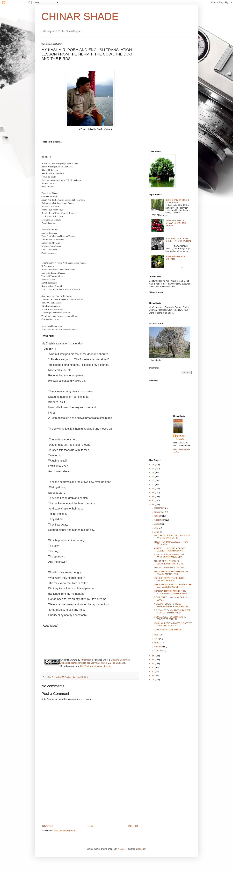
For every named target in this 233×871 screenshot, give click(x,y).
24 (153, 472)
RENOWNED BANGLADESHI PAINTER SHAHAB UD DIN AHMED (172, 611)
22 (153, 480)
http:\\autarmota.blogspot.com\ (95, 666)
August (157, 524)
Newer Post (47, 826)
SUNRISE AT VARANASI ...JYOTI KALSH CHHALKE (169, 579)
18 (153, 496)
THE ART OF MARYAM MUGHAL (169, 567)
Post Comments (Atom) (64, 831)
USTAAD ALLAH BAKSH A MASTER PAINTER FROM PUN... (170, 618)
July (156, 528)
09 (153, 679)
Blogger (141, 849)
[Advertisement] (90, 799)
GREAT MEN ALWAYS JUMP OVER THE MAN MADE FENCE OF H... (173, 585)
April (156, 639)
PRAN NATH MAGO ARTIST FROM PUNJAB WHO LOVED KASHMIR (171, 592)
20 (153, 488)
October (158, 516)
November (159, 512)
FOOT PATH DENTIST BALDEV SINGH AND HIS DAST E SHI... (172, 536)
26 (153, 464)
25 (153, 468)
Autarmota (86, 659)
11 (153, 671)
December (159, 508)
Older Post (133, 826)
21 (153, 484)
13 (153, 663)
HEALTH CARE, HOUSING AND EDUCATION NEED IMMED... (169, 556)
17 (153, 500)
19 (153, 492)
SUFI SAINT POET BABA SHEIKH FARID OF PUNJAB (178, 239)
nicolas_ (122, 849)
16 (153, 504)
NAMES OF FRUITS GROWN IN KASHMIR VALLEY (175, 223)
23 (153, 476)
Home (90, 826)
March (157, 642)
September (159, 520)
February (158, 647)
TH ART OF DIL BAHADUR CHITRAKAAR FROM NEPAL (169, 562)
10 (153, 676)
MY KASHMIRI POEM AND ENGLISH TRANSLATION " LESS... (171, 572)
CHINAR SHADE (80, 16)
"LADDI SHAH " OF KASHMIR (167, 629)
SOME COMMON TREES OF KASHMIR (177, 201)
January (158, 650)
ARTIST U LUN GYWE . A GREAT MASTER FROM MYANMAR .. (169, 549)
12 (153, 668)
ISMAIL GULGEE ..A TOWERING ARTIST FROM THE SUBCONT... (173, 624)
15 (153, 656)
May (156, 635)
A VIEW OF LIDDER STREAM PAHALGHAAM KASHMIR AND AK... (172, 605)
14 (153, 659)
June (156, 532)
